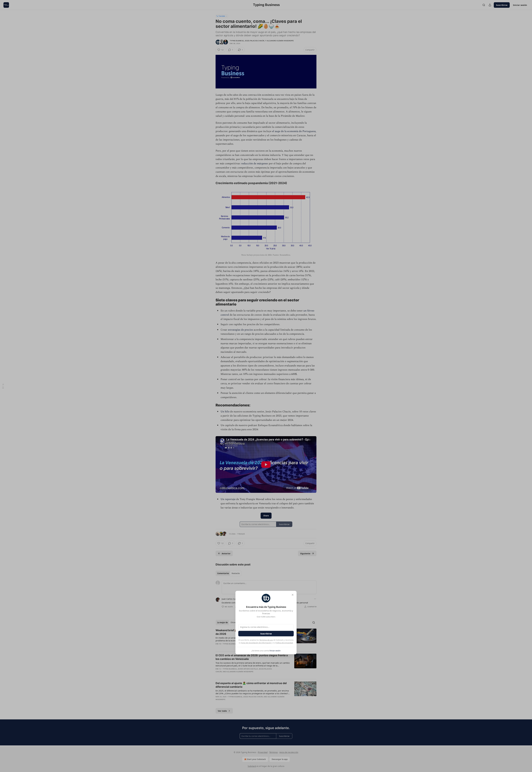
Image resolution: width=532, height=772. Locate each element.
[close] (292, 595)
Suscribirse (266, 633)
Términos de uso (266, 640)
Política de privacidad (284, 642)
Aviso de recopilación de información (256, 642)
